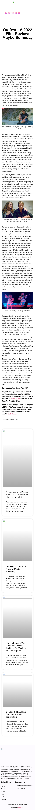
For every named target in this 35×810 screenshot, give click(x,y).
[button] (29, 13)
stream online (15, 399)
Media (3, 797)
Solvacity (17, 802)
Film (2, 794)
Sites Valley (21, 807)
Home (3, 786)
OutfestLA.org (12, 414)
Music (3, 791)
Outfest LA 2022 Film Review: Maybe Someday (16, 569)
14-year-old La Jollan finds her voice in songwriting (16, 714)
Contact (3, 799)
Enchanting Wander (20, 802)
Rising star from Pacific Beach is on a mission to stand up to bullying (17, 494)
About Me (4, 789)
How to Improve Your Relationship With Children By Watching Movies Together (16, 647)
